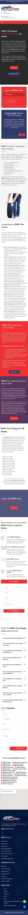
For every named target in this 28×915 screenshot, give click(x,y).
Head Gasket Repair (5, 868)
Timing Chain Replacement (7, 878)
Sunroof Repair (4, 841)
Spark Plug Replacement (6, 848)
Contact (5, 896)
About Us (6, 891)
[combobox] (14, 598)
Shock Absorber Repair (6, 851)
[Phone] (24, 906)
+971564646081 (6, 13)
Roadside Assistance (5, 873)
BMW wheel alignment (9, 304)
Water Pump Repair (5, 881)
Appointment (6, 894)
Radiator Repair (4, 843)
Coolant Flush (4, 846)
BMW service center (9, 437)
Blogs (5, 898)
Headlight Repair (4, 871)
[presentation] (20, 134)
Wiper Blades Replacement (7, 858)
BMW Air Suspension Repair (10, 905)
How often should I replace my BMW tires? (13, 638)
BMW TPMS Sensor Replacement (15, 281)
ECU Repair (3, 866)
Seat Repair (3, 876)
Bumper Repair (4, 856)
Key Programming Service (6, 853)
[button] (14, 638)
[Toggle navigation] (2, 22)
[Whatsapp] (24, 901)
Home (5, 889)
